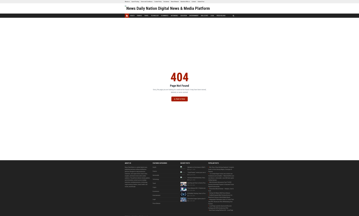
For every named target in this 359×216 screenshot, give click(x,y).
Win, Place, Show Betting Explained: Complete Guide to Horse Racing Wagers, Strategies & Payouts (221, 169)
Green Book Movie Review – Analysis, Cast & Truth (221, 190)
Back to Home (180, 99)
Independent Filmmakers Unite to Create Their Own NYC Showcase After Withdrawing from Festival (221, 202)
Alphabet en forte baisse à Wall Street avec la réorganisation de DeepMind (196, 167)
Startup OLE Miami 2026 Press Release (219, 193)
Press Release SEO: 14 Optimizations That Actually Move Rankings (196, 188)
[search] (233, 16)
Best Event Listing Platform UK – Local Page (221, 210)
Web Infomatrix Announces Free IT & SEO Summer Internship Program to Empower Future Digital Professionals (221, 184)
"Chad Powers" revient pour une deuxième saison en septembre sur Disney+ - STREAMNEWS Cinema (196, 172)
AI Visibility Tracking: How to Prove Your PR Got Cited (196, 193)
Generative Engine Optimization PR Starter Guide (196, 198)
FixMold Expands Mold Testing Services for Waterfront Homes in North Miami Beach (220, 196)
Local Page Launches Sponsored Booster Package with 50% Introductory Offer (220, 207)
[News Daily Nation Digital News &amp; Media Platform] (167, 8)
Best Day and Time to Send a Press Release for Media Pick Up (196, 183)
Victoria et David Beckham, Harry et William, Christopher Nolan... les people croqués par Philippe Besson (196, 178)
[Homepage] (127, 16)
